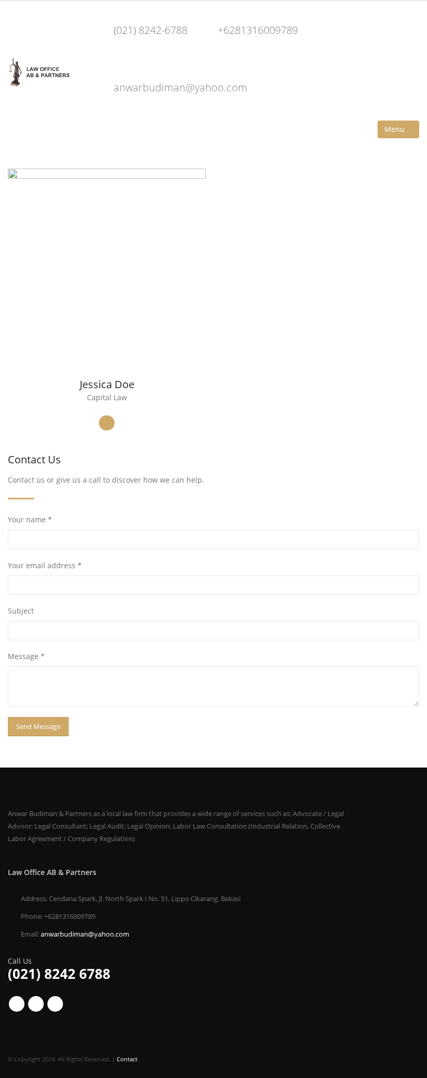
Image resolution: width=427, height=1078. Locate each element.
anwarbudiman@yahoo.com (180, 87)
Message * (26, 656)
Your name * (30, 519)
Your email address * (45, 565)
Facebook (16, 1004)
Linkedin (55, 1004)
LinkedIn (106, 422)
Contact (127, 1059)
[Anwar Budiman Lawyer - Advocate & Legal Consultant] (39, 72)
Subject (21, 611)
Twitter (36, 1004)
